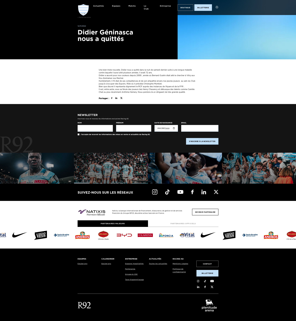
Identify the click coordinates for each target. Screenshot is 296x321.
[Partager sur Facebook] (111, 98)
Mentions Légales (180, 264)
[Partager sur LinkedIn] (116, 98)
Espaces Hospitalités (134, 264)
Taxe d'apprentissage (134, 280)
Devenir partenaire (205, 212)
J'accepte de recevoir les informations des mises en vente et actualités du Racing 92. (115, 134)
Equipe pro (82, 264)
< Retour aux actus (84, 17)
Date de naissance (163, 123)
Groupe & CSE (131, 274)
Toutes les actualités (158, 264)
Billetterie (207, 273)
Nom (80, 123)
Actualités (98, 6)
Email (184, 123)
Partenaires (130, 269)
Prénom (119, 123)
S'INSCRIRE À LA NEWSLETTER (202, 141)
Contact (207, 264)
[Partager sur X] (121, 98)
